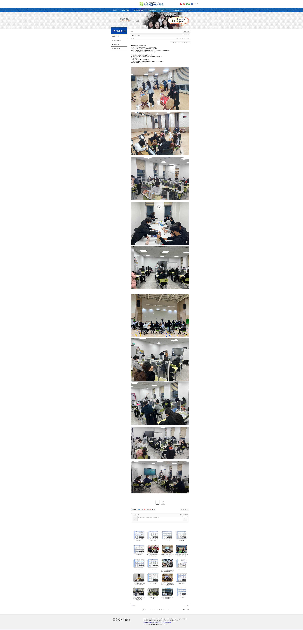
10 (163, 609)
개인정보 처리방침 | (148, 622)
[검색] (194, 3)
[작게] (178, 42)
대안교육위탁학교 (151, 10)
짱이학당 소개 (115, 36)
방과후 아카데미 (164, 10)
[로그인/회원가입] (197, 3)
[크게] (176, 42)
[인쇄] (187, 42)
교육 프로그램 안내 (138, 10)
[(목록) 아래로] (182, 42)
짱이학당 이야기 (116, 44)
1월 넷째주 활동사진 (136, 35)
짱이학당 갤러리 (116, 48)
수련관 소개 (114, 10)
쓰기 (187, 605)
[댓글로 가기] (184, 42)
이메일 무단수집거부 (166, 622)
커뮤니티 (190, 10)
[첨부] (189, 42)
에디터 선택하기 (184, 514)
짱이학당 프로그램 (116, 40)
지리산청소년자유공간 (178, 10)
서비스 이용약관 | (157, 622)
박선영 (133, 38)
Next (184, 609)
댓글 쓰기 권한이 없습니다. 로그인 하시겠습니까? (148, 517)
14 (168, 609)
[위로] (180, 42)
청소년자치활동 (125, 10)
